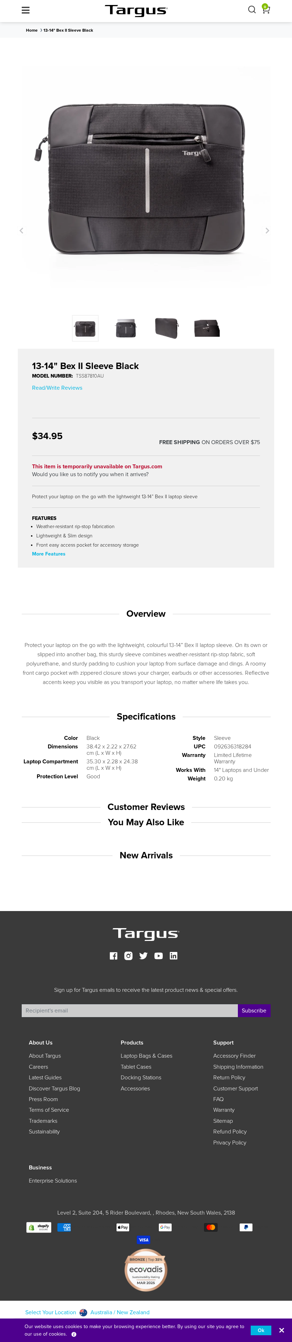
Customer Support (235, 1088)
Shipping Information (238, 1066)
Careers (38, 1066)
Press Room (43, 1099)
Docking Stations (141, 1077)
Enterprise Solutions (53, 1180)
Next (266, 230)
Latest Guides (45, 1077)
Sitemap (223, 1121)
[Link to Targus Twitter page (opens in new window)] (143, 957)
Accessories (135, 1088)
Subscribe (254, 1010)
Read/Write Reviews (57, 387)
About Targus (45, 1055)
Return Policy (229, 1077)
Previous (21, 230)
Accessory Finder (234, 1055)
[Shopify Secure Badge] (38, 1227)
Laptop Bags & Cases (146, 1055)
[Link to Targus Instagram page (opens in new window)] (129, 957)
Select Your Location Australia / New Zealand (87, 1312)
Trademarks (43, 1121)
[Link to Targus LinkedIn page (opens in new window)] (173, 957)
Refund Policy (230, 1131)
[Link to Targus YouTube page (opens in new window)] (158, 957)
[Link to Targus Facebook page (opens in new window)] (114, 957)
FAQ (218, 1099)
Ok (261, 1330)
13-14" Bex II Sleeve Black (68, 30)
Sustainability (44, 1131)
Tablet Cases (136, 1066)
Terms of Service (49, 1110)
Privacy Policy (229, 1142)
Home (32, 30)
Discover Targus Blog (54, 1088)
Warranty (224, 1110)
